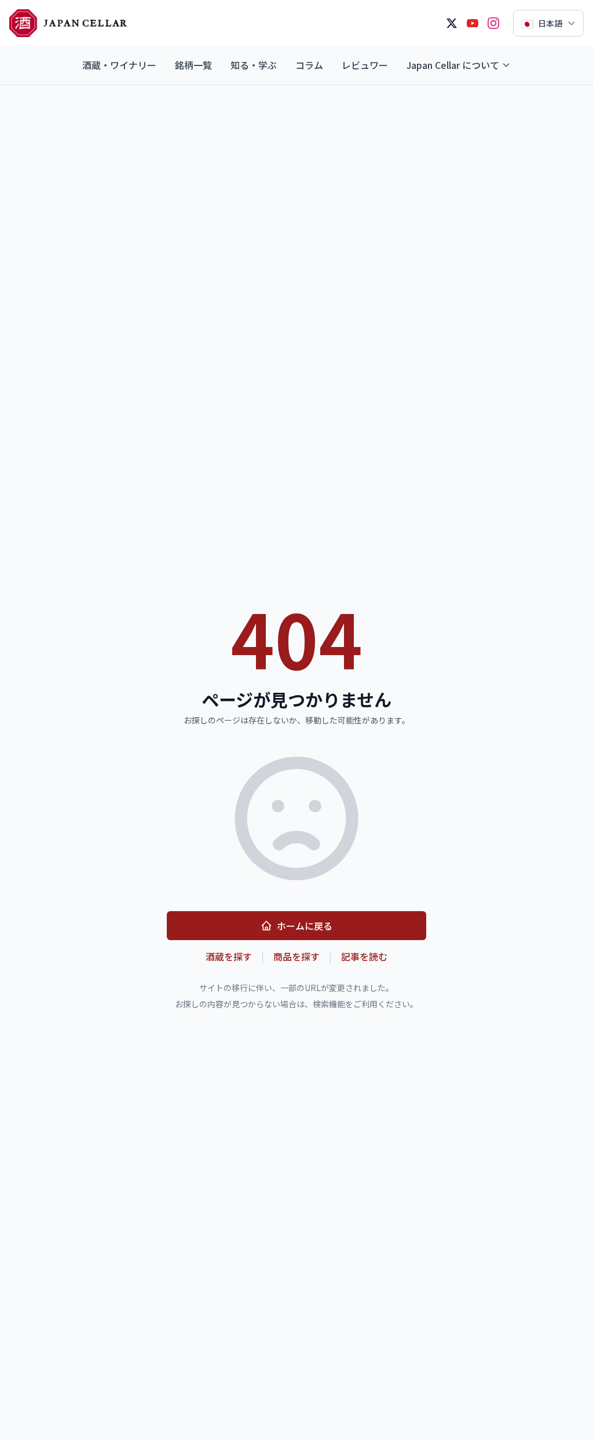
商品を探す (296, 956)
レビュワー (365, 65)
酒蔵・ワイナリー (119, 65)
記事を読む (364, 956)
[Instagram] (493, 23)
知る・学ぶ (253, 65)
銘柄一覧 (193, 65)
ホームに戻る (304, 926)
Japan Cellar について (453, 65)
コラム (309, 65)
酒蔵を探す (229, 956)
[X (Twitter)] (451, 23)
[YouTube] (472, 23)
